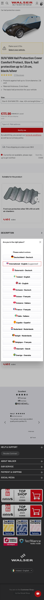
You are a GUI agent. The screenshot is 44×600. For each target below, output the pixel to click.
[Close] (40, 242)
